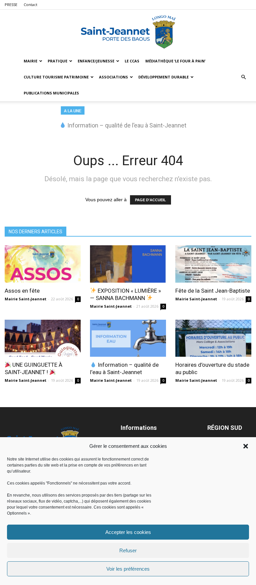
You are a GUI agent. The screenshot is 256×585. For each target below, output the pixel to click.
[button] (245, 446)
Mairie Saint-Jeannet (25, 298)
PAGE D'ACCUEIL (150, 200)
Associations (113, 76)
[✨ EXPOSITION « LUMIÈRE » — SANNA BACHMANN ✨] (128, 264)
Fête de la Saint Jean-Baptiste (212, 290)
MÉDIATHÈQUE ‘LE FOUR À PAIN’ (175, 60)
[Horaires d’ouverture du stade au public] (213, 338)
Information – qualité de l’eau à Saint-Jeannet (124, 368)
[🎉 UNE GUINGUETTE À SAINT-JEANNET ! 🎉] (43, 338)
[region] (128, 121)
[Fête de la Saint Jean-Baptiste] (213, 264)
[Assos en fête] (43, 264)
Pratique (57, 60)
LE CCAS (132, 60)
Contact (30, 4)
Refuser (128, 550)
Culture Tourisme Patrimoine (56, 76)
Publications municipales (51, 92)
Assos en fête (22, 290)
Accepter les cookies (128, 532)
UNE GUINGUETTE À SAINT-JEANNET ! (33, 368)
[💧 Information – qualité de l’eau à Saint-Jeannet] (128, 338)
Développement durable (163, 76)
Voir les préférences (128, 569)
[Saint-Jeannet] (128, 32)
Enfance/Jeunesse (96, 60)
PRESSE (11, 4)
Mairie (30, 60)
